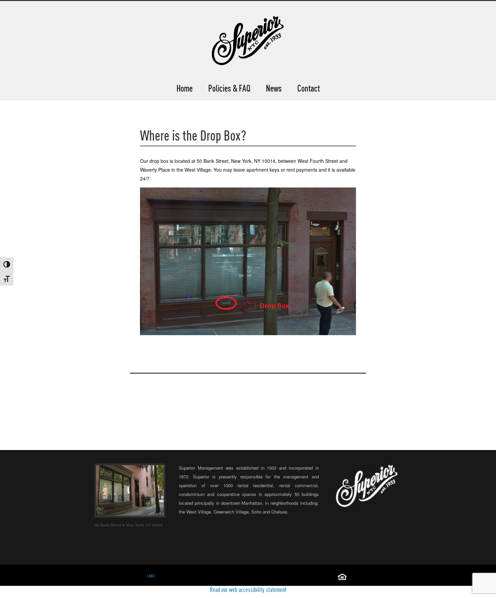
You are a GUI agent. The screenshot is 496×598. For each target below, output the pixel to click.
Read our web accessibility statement (248, 589)
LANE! (151, 575)
